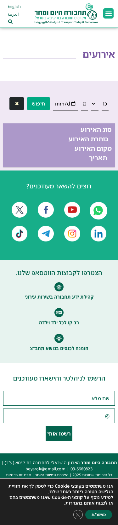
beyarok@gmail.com (45, 469)
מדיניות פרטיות (18, 475)
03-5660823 (81, 469)
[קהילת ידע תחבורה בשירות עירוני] (59, 286)
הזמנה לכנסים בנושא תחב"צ (59, 348)
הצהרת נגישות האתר (52, 475)
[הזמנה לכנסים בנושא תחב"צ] (59, 338)
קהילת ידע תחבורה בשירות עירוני (59, 297)
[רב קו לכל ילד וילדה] (59, 312)
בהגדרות (73, 503)
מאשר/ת (99, 514)
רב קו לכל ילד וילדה (59, 322)
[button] (108, 13)
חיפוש (38, 103)
